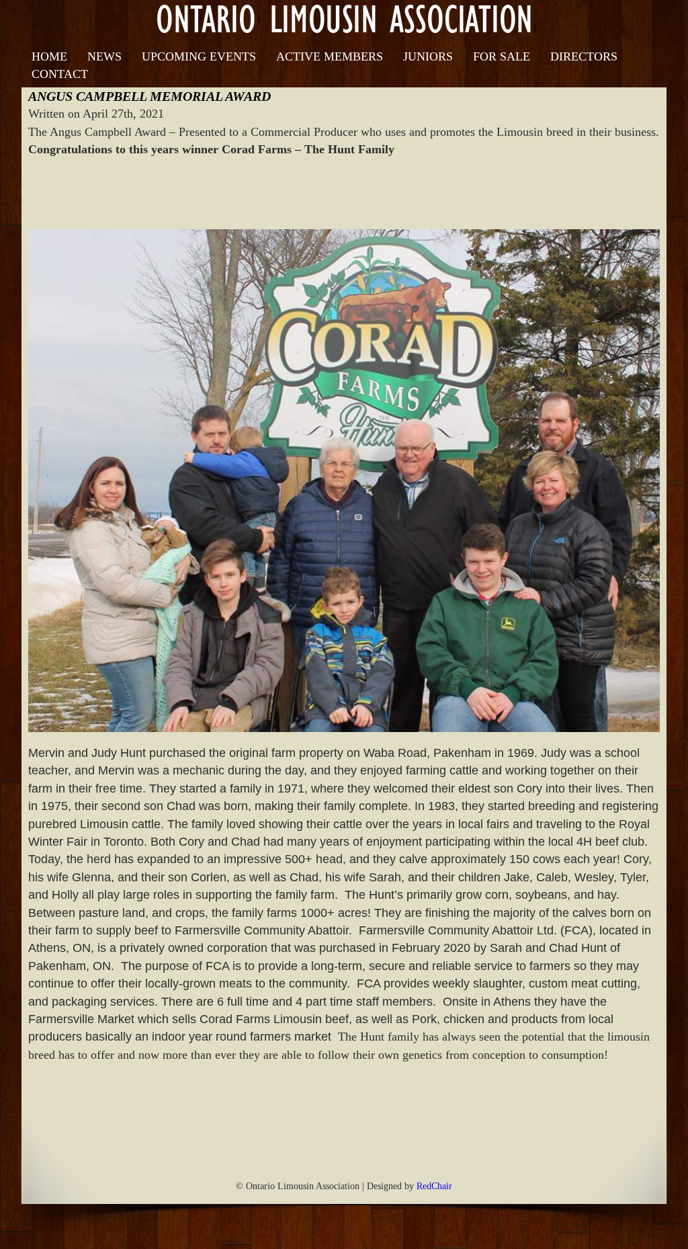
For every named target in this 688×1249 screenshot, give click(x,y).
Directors (583, 56)
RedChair (434, 1185)
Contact (60, 74)
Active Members (329, 56)
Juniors (428, 56)
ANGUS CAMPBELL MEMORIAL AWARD (149, 96)
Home (49, 56)
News (104, 56)
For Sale (501, 56)
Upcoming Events (199, 56)
